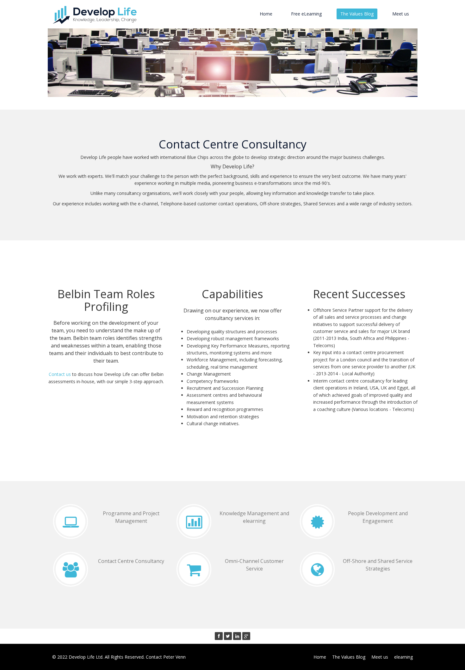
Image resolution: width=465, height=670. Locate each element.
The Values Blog (357, 14)
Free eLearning (306, 14)
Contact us (60, 374)
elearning (403, 657)
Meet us (400, 14)
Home (266, 14)
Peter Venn (174, 657)
